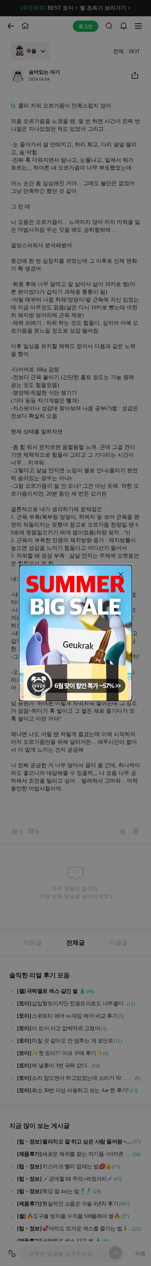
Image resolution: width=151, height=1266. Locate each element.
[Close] (121, 574)
